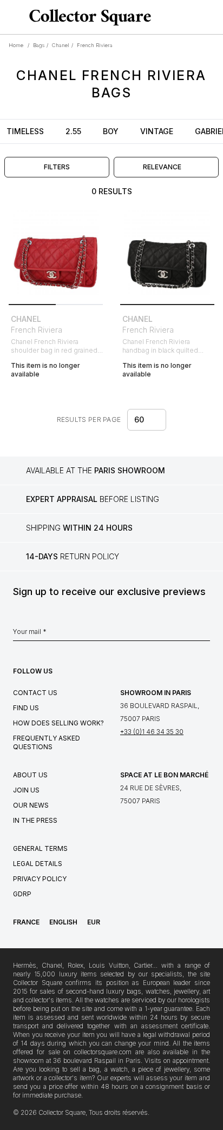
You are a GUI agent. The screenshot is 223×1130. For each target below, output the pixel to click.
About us (30, 775)
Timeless (25, 131)
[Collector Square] (87, 17)
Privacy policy (40, 879)
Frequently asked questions (46, 742)
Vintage (156, 131)
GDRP (22, 894)
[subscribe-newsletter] (204, 634)
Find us (26, 708)
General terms (40, 848)
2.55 (73, 131)
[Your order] (195, 17)
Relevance (162, 167)
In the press (35, 820)
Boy (111, 131)
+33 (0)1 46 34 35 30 (151, 732)
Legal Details (37, 864)
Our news (31, 805)
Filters (57, 167)
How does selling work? (58, 723)
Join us (26, 790)
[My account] (211, 17)
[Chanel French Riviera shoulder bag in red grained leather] (56, 253)
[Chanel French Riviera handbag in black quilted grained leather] (167, 253)
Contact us (35, 693)
